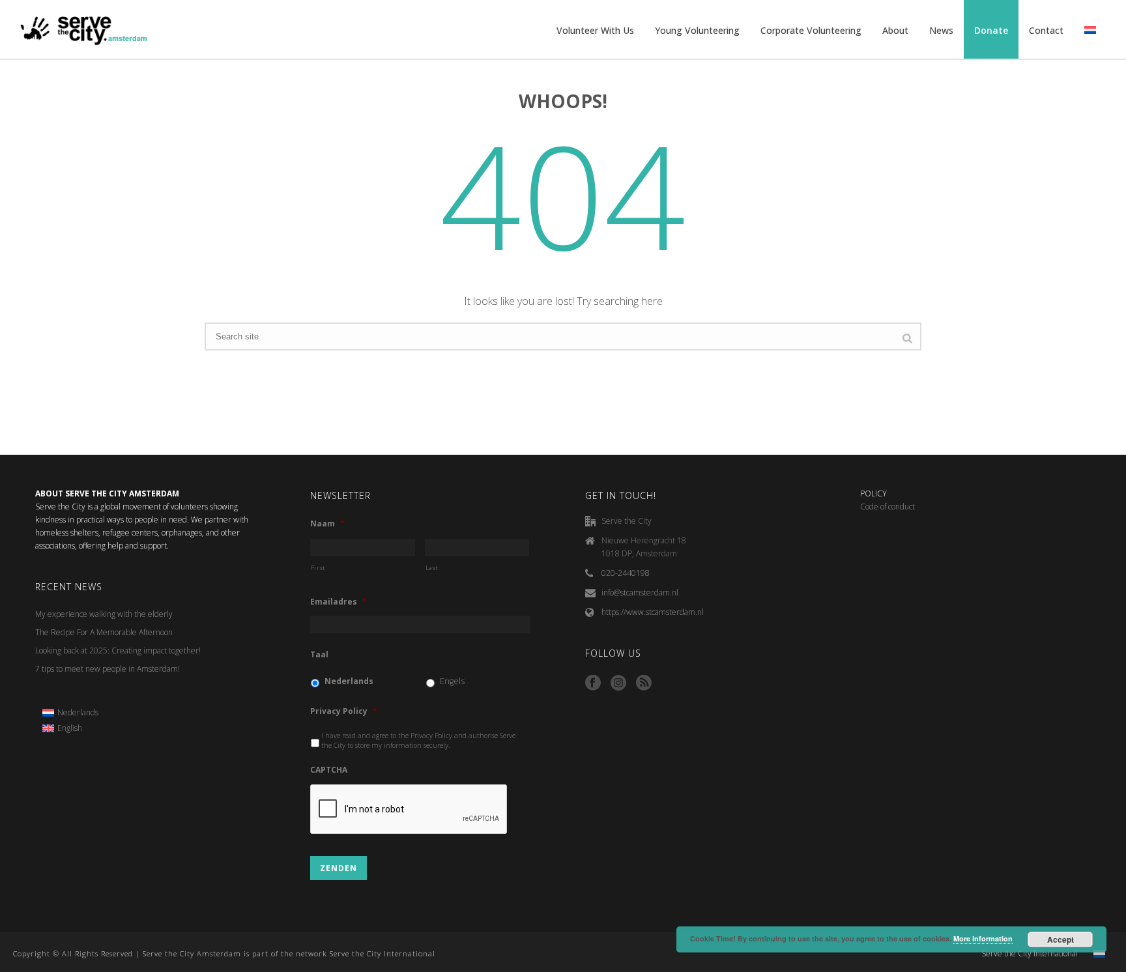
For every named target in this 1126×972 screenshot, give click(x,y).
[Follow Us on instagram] (618, 683)
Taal (319, 655)
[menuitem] (70, 713)
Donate (991, 30)
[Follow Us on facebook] (593, 683)
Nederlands (349, 681)
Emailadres (338, 602)
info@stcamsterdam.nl (639, 592)
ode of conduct (890, 506)
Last (432, 568)
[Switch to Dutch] (1090, 30)
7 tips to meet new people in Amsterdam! (107, 668)
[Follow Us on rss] (644, 683)
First (318, 568)
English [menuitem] (69, 728)
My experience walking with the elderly (104, 614)
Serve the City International (1029, 954)
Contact (1046, 30)
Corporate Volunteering (810, 30)
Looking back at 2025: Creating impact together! (118, 650)
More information (983, 938)
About (895, 30)
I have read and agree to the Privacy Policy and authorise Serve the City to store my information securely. (418, 740)
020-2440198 (625, 573)
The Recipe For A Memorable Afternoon (104, 632)
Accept (1060, 939)
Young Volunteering (697, 30)
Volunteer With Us (595, 30)
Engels (452, 681)
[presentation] (409, 809)
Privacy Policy (343, 711)
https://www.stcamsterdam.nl (652, 612)
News (941, 30)
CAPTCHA (328, 770)
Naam (327, 524)
